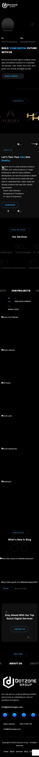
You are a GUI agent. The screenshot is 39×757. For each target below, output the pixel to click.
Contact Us (19, 629)
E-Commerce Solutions (14, 267)
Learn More (10, 205)
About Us (14, 663)
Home (6, 751)
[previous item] (14, 548)
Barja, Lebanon (9, 724)
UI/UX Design (20, 252)
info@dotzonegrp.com (12, 707)
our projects (19, 290)
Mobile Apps (13, 307)
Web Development (23, 299)
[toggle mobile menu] (36, 5)
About (12, 751)
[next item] (24, 548)
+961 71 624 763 (25, 724)
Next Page (18, 654)
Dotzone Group (22, 743)
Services (19, 751)
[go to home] (10, 5)
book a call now (11, 76)
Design (8, 588)
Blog (26, 751)
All (9, 299)
